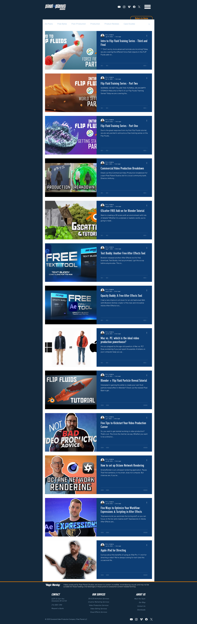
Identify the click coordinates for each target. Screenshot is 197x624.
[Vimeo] (129, 6)
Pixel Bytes (62, 24)
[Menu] (147, 6)
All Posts (49, 24)
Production (95, 24)
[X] (139, 6)
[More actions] (147, 35)
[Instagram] (124, 6)
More (126, 24)
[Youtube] (119, 6)
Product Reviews (112, 24)
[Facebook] (134, 6)
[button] (149, 24)
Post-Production (78, 24)
